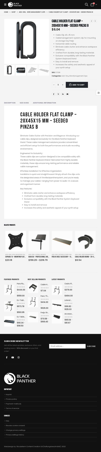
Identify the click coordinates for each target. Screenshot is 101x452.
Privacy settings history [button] (15, 435)
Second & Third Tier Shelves (67, 255)
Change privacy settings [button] (15, 430)
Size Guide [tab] (24, 103)
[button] (6, 4)
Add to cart (78, 85)
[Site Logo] (15, 4)
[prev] (91, 21)
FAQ (7, 421)
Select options (45, 235)
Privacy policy (11, 399)
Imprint (8, 394)
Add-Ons (64, 76)
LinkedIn (63, 94)
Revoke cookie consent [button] (15, 425)
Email (67, 94)
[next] (95, 21)
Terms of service (12, 408)
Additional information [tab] (44, 103)
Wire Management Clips (78, 76)
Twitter (58, 94)
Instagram (18, 357)
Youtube (12, 357)
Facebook (54, 94)
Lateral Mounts (40, 255)
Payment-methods (13, 404)
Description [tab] (9, 103)
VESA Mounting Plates (19, 255)
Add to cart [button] (22, 235)
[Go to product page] (15, 241)
